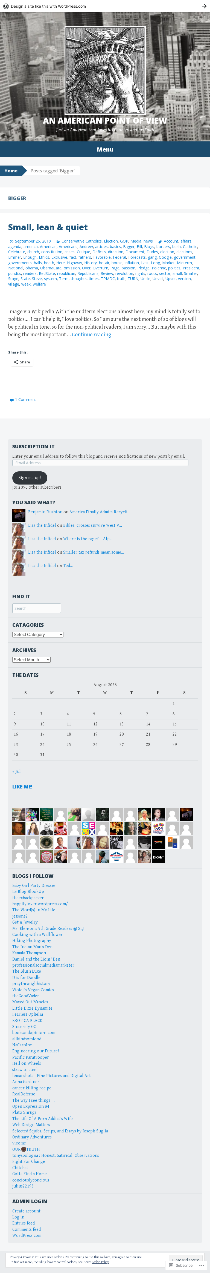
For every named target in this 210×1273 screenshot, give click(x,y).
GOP (124, 241)
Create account (26, 1211)
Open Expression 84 (30, 1106)
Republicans (87, 273)
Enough (30, 257)
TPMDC (108, 278)
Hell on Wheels (26, 1063)
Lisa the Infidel (42, 525)
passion (128, 267)
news (148, 241)
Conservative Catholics (82, 241)
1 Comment (25, 399)
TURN (133, 278)
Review (107, 273)
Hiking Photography (31, 940)
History (90, 262)
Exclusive (59, 257)
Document (135, 251)
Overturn (100, 267)
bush (176, 246)
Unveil (158, 278)
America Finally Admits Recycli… (99, 512)
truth (121, 278)
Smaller (190, 273)
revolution (124, 273)
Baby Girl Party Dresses (34, 885)
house (117, 262)
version (184, 278)
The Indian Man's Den (32, 947)
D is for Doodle (26, 977)
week (26, 284)
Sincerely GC (24, 1026)
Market (168, 262)
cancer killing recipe (31, 1088)
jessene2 (20, 916)
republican (66, 273)
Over (86, 267)
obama (31, 267)
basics (115, 246)
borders (163, 246)
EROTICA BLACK (27, 1020)
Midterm (184, 262)
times (94, 278)
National (15, 267)
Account (171, 241)
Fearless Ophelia (27, 1014)
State (25, 278)
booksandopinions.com (33, 1032)
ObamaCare (51, 267)
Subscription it (33, 446)
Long (155, 262)
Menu (105, 149)
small (177, 273)
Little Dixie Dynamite (32, 1008)
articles (101, 246)
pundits (14, 273)
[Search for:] (36, 608)
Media (135, 241)
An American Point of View (105, 120)
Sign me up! (30, 477)
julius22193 (23, 1186)
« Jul (16, 771)
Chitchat (20, 1168)
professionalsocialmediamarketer (43, 965)
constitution (51, 251)
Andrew (86, 246)
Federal (119, 257)
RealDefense (23, 1094)
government (185, 257)
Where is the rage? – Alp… (87, 539)
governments (20, 262)
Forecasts (137, 257)
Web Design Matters (31, 1124)
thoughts (79, 278)
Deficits (99, 251)
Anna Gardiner (25, 1081)
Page (114, 267)
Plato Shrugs (24, 1112)
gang (152, 257)
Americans (68, 246)
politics (174, 267)
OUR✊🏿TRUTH (26, 1149)
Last (145, 262)
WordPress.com (26, 1235)
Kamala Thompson (29, 953)
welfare (39, 284)
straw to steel (25, 1069)
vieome (19, 1143)
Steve (37, 278)
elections (184, 251)
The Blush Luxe (26, 971)
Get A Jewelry (25, 922)
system (50, 278)
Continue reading (91, 335)
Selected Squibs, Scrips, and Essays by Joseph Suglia (60, 1131)
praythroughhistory (31, 983)
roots (152, 273)
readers (30, 273)
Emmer (14, 257)
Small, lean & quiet (48, 227)
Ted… (68, 565)
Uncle (145, 278)
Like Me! (22, 786)
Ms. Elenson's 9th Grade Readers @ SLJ (48, 928)
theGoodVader (25, 996)
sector (164, 273)
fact (72, 257)
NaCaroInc (22, 1045)
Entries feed (23, 1223)
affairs (185, 241)
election (167, 251)
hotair (104, 262)
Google (165, 257)
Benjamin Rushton (45, 512)
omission (72, 267)
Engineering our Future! (35, 1051)
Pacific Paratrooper (30, 1057)
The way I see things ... (33, 1100)
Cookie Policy (100, 1262)
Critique (83, 251)
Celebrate (16, 251)
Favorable (102, 257)
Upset (170, 278)
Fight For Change (28, 1161)
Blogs (149, 246)
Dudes (152, 251)
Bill (139, 246)
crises (70, 251)
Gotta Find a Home (29, 1174)
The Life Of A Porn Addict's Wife (42, 1118)
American (48, 246)
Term (64, 278)
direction (115, 251)
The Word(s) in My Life (33, 910)
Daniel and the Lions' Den (36, 959)
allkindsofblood (26, 1039)
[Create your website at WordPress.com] (105, 6)
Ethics (44, 257)
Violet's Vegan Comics (33, 990)
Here (60, 262)
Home (11, 171)
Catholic (190, 246)
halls (38, 262)
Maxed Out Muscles (30, 1002)
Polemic (159, 267)
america (31, 246)
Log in (18, 1217)
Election (111, 241)
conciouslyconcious (30, 1180)
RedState (47, 273)
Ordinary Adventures (32, 1137)
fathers (84, 257)
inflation (132, 262)
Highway (74, 262)
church (33, 251)
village (13, 284)
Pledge (144, 267)
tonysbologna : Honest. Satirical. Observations (55, 1155)
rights (140, 273)
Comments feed (26, 1229)
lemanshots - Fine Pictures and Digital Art (51, 1075)
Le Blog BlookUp (28, 891)
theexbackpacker (28, 898)
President (191, 267)
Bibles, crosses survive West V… (92, 525)
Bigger (129, 246)
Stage (13, 278)
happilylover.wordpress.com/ (40, 904)
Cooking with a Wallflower (37, 934)
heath (49, 262)
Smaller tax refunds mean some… (93, 552)
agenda (14, 246)
